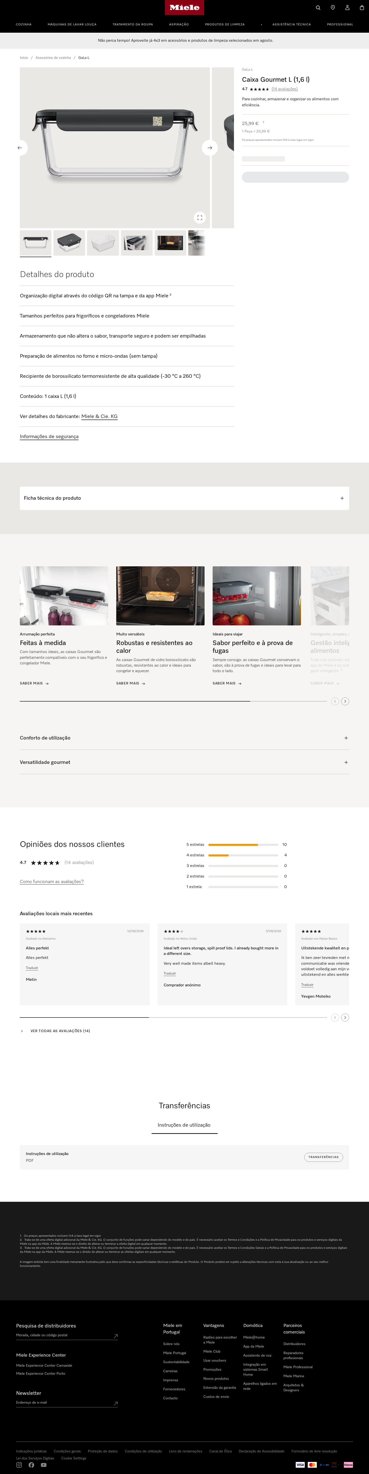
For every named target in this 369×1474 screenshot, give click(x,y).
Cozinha (24, 24)
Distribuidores (294, 1344)
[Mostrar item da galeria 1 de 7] (35, 243)
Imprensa (170, 1380)
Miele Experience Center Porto (40, 1373)
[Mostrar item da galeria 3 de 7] (103, 243)
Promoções (212, 1369)
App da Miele (253, 1346)
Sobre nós (171, 1344)
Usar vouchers (214, 1360)
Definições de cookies (330, 1438)
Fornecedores (174, 1389)
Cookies (74, 1468)
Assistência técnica (292, 24)
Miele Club (211, 1351)
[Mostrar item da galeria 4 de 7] (137, 243)
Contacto (170, 1398)
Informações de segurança (49, 436)
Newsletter (28, 1393)
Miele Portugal (174, 1353)
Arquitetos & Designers (293, 1388)
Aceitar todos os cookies (237, 1438)
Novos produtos (216, 1378)
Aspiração (179, 24)
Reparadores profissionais (293, 1355)
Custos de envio (216, 1397)
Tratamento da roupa (133, 24)
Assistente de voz (257, 1355)
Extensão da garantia (219, 1388)
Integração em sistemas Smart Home (255, 1369)
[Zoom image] (200, 218)
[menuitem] (26, 24)
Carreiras (170, 1371)
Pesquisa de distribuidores (46, 1325)
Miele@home (254, 1337)
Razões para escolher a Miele (220, 1340)
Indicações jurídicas (23, 1468)
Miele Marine (293, 1376)
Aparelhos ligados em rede (260, 1386)
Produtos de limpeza (225, 24)
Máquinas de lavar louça (72, 24)
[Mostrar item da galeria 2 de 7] (69, 243)
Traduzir (32, 968)
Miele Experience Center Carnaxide (44, 1365)
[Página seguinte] (345, 1018)
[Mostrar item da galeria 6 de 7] (204, 243)
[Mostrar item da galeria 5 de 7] (170, 243)
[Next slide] (210, 148)
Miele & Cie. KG (99, 416)
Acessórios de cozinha (53, 58)
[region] (127, 147)
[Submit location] (116, 1336)
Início (24, 58)
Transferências (324, 1157)
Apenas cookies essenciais (284, 1438)
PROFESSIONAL (340, 24)
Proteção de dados (53, 1468)
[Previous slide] (20, 148)
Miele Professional (298, 1367)
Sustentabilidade (176, 1362)
